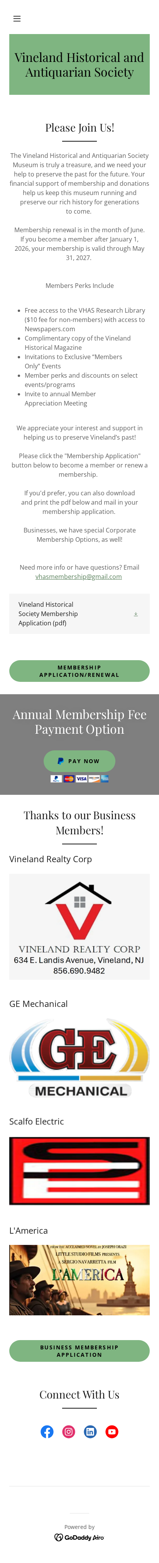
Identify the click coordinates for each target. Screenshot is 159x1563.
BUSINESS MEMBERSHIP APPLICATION (79, 1351)
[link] (79, 64)
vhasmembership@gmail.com (79, 576)
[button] (17, 18)
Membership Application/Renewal (79, 671)
